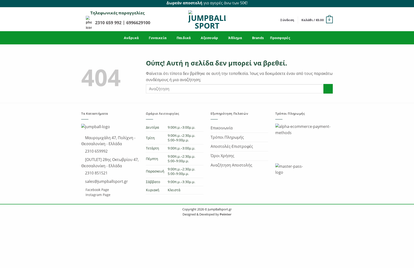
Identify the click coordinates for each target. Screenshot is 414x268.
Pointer (225, 214)
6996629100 (138, 22)
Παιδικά (184, 38)
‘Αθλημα (235, 38)
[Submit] (328, 88)
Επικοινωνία (222, 128)
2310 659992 (96, 151)
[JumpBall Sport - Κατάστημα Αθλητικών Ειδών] (207, 20)
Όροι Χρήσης (222, 155)
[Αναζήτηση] (275, 19)
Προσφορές (280, 38)
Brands (258, 38)
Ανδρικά (131, 38)
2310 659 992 (109, 22)
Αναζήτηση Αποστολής (231, 165)
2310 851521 (96, 173)
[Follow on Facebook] (324, 3)
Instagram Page (97, 194)
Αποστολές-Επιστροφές (232, 146)
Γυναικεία (158, 38)
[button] (287, 20)
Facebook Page (97, 189)
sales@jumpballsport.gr (106, 181)
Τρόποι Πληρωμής (227, 137)
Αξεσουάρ (209, 38)
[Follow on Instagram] (330, 3)
